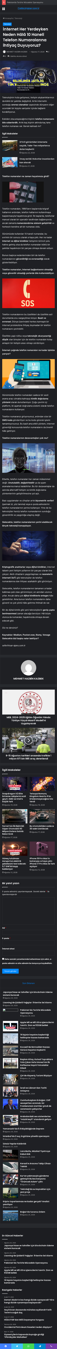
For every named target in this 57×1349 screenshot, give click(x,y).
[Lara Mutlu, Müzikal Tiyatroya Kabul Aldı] (10, 1155)
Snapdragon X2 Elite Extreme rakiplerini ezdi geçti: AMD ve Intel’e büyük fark (14, 797)
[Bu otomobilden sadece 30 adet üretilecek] (42, 816)
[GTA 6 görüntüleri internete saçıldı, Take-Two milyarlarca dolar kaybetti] (9, 145)
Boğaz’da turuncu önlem (32, 1211)
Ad (4, 928)
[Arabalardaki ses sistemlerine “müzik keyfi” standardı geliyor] (10, 1120)
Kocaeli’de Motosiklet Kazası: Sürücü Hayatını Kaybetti (35, 1048)
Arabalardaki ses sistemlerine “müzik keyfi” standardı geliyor (35, 1118)
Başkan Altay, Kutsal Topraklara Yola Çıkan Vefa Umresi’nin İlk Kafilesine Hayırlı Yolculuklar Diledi (36, 1063)
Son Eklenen (28, 983)
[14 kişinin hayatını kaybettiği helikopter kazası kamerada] (10, 1038)
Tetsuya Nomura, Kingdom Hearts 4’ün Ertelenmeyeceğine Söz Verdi (41, 797)
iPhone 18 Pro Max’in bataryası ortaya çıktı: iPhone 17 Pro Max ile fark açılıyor (42, 862)
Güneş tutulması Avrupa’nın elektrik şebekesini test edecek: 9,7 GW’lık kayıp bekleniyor (14, 863)
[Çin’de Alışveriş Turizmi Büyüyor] (10, 1079)
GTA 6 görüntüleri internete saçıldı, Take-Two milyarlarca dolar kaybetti (35, 146)
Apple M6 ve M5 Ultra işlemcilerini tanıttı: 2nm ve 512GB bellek (37, 1024)
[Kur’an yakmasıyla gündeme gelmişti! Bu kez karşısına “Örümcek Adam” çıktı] (10, 1179)
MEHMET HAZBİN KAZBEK (17, 52)
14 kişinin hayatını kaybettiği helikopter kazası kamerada (34, 1036)
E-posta (6, 938)
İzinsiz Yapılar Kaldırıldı (14, 1143)
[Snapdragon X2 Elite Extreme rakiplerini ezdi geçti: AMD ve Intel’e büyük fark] (14, 784)
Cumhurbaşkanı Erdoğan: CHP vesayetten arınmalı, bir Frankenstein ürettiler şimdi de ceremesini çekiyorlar (35, 1104)
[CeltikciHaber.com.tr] (28, 8)
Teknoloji (18, 18)
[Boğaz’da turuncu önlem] (10, 1215)
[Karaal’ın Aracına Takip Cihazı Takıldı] (10, 1167)
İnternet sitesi (8, 949)
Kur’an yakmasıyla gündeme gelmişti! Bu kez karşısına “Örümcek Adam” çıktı (34, 1178)
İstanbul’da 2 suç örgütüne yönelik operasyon (26, 1136)
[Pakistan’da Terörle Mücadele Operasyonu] (10, 1014)
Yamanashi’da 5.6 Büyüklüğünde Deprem (23, 1128)
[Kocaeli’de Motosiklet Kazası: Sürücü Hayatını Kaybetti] (10, 1051)
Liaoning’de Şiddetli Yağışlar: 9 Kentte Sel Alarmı (27, 1002)
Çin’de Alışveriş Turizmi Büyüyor (36, 1075)
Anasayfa (9, 18)
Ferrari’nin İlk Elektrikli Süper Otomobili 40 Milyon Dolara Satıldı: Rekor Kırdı (13, 830)
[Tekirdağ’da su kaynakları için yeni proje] (10, 1193)
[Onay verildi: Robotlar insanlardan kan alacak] (9, 162)
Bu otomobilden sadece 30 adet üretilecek (42, 827)
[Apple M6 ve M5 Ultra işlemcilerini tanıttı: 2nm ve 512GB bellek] (10, 1026)
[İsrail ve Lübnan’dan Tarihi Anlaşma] (10, 1091)
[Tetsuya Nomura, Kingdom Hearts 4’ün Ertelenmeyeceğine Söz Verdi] (42, 784)
